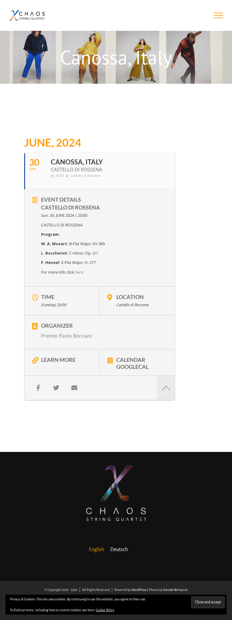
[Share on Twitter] (56, 387)
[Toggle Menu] (218, 15)
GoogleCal (132, 366)
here (79, 272)
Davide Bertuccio (175, 590)
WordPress (139, 590)
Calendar (130, 359)
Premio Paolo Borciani (66, 336)
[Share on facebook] (38, 387)
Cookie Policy (105, 610)
